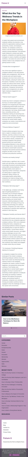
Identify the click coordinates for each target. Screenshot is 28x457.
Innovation (4, 354)
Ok (10, 455)
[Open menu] (25, 3)
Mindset (4, 359)
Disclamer (6, 430)
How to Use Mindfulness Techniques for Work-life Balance (11, 321)
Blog (4, 425)
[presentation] (14, 308)
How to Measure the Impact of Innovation (13, 394)
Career (3, 343)
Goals (3, 350)
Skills (3, 364)
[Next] (24, 313)
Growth (4, 352)
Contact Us (6, 427)
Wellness (4, 10)
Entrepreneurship (6, 347)
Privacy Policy (7, 432)
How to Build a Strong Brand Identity (12, 410)
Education (4, 345)
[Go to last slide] (4, 313)
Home (5, 423)
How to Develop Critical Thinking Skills (12, 382)
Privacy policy (16, 455)
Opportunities (5, 361)
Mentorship (5, 357)
